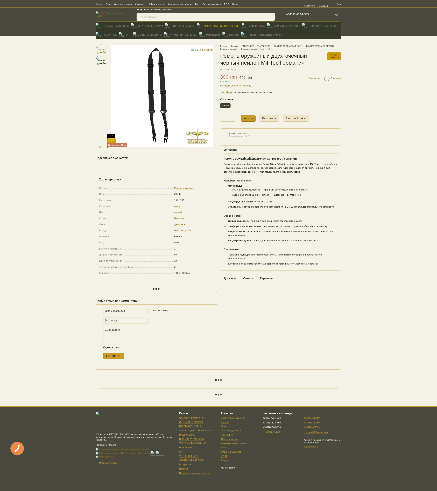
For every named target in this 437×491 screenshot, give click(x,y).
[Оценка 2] (131, 347)
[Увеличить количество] (233, 118)
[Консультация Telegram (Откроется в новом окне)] (249, 4)
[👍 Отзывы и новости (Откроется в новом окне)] (265, 4)
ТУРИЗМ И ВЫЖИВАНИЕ (323, 26)
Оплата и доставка (123, 4)
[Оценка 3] (136, 347)
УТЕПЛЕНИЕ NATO (151, 34)
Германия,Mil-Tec (183, 230)
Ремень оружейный (184, 188)
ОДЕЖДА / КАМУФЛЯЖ (116, 26)
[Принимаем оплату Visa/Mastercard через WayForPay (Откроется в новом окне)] (123, 453)
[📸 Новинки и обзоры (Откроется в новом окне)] (257, 4)
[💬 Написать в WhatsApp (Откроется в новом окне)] (253, 4)
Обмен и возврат (157, 4)
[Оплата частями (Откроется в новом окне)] (105, 457)
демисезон (179, 224)
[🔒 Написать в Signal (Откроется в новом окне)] (261, 4)
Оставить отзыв (228, 69)
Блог (197, 4)
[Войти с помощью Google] (179, 311)
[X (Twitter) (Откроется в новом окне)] (273, 4)
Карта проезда (311, 446)
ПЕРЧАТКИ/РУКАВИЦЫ (287, 26)
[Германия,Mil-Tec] (202, 49)
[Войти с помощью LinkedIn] (185, 311)
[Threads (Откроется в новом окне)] (277, 4)
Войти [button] (229, 92)
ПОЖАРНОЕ (110, 34)
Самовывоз (140, 4)
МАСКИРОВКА (257, 26)
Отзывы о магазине (211, 4)
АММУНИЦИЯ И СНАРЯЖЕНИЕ (221, 26)
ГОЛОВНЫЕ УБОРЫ (183, 26)
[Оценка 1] (125, 347)
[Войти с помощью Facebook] (174, 311)
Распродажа (213, 34)
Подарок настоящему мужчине (265, 34)
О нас (108, 4)
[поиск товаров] (271, 17)
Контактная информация (180, 4)
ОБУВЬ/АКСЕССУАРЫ (150, 26)
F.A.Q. (227, 4)
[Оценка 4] (142, 347)
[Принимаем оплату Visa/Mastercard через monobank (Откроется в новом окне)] (122, 449)
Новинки (234, 34)
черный (178, 212)
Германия (179, 218)
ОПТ (128, 34)
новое (177, 206)
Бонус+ (235, 4)
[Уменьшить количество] (222, 118)
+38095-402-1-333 (297, 14)
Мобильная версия (108, 463)
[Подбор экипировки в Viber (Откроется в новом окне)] (244, 4)
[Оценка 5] (147, 347)
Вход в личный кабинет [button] (233, 418)
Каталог (99, 4)
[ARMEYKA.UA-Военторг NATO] (108, 420)
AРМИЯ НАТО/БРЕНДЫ (184, 34)
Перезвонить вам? (272, 432)
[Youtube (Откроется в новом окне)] (269, 4)
